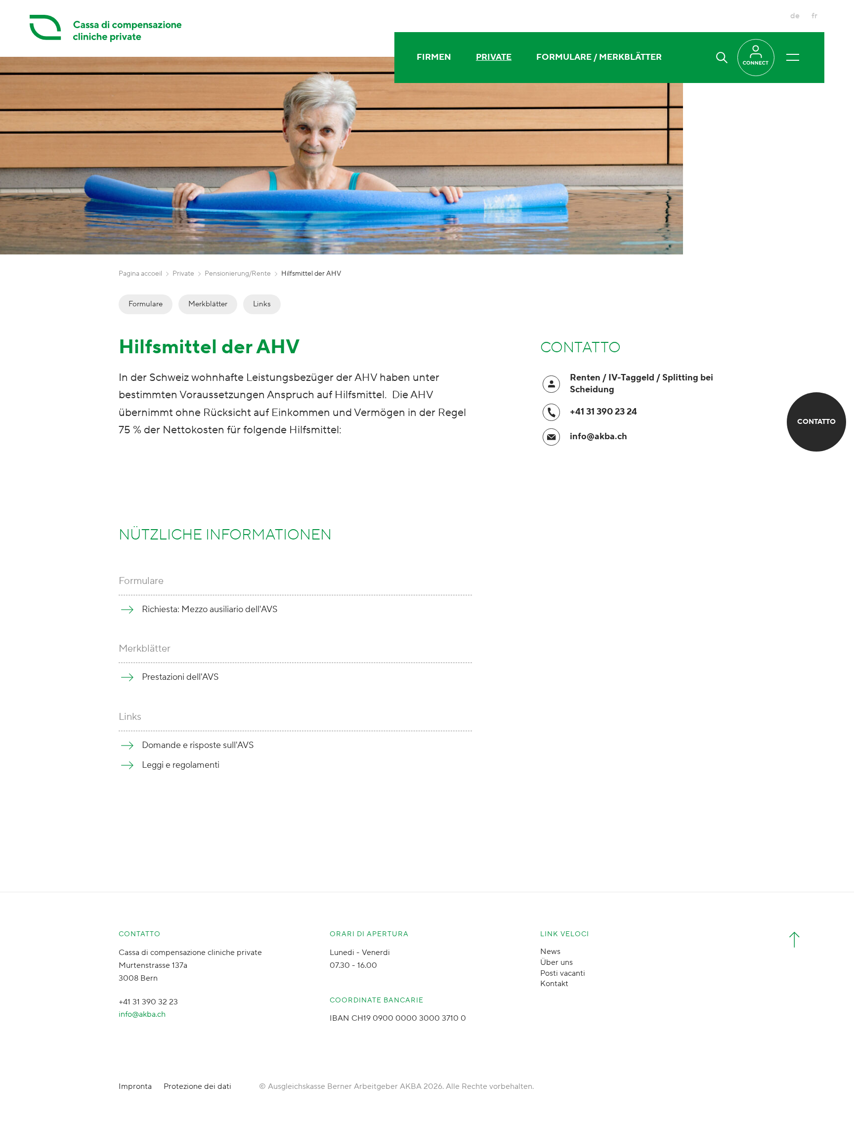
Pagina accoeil (140, 273)
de (795, 16)
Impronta (135, 1086)
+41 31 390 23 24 (603, 411)
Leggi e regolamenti (180, 765)
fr (814, 16)
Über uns (556, 962)
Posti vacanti (562, 973)
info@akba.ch (598, 436)
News (550, 951)
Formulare (145, 304)
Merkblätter (207, 304)
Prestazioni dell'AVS (180, 677)
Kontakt (554, 984)
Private (494, 57)
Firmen (434, 57)
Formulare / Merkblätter (599, 57)
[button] (721, 57)
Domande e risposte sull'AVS (198, 745)
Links (262, 304)
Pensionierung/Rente (238, 273)
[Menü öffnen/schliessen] (792, 57)
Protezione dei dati (197, 1086)
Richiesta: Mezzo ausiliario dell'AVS (210, 609)
